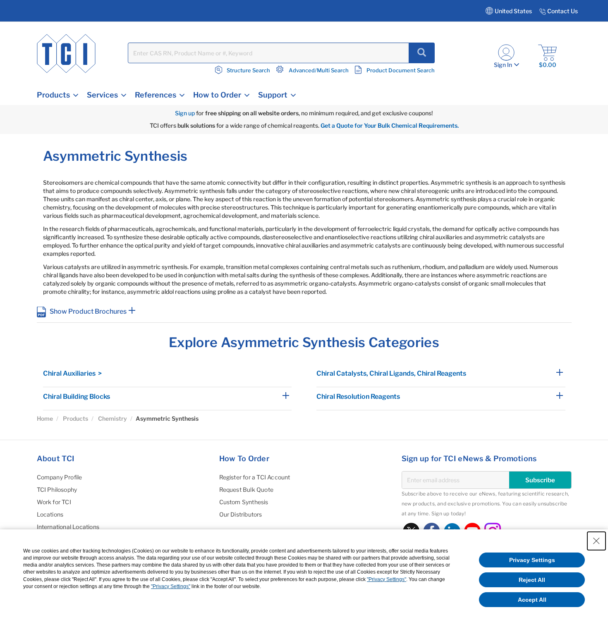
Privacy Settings (532, 560)
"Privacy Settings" (386, 579)
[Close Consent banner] (596, 541)
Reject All (532, 580)
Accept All (532, 599)
